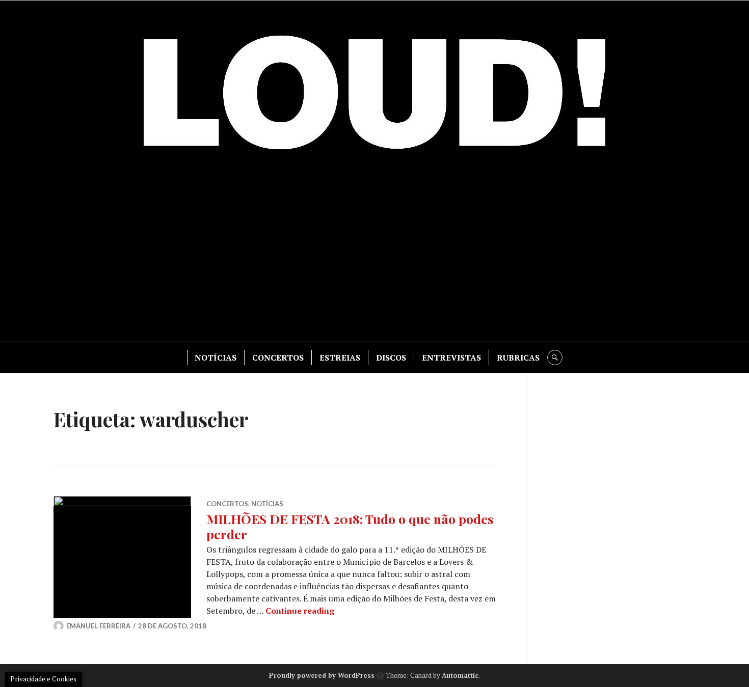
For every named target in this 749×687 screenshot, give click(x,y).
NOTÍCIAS (215, 357)
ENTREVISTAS (451, 357)
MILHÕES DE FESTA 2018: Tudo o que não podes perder (350, 526)
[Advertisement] (374, 255)
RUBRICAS (518, 357)
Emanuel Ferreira (98, 626)
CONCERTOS (278, 357)
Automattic (460, 675)
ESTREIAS (339, 357)
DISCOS (391, 357)
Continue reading (299, 610)
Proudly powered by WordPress (321, 675)
